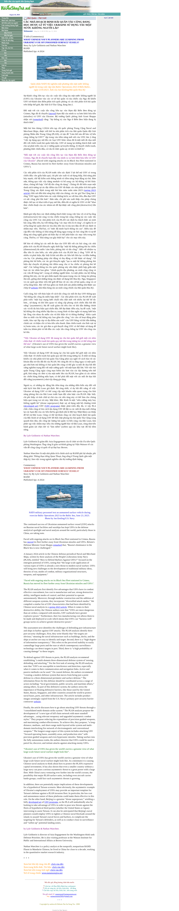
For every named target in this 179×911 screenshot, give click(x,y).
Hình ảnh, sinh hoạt (8, 20)
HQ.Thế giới (8, 35)
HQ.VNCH (8, 33)
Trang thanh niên (7, 73)
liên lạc (94, 14)
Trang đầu (5, 18)
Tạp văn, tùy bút (7, 48)
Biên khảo (5, 28)
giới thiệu (86, 14)
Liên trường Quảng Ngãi (10, 25)
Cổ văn (4, 50)
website (34, 288)
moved (52, 113)
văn (5, 55)
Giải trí (4, 65)
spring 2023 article (58, 607)
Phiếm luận (5, 43)
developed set (31, 406)
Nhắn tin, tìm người (8, 80)
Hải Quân (5, 30)
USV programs (52, 406)
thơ (5, 53)
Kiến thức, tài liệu (7, 38)
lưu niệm (101, 14)
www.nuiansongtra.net (52, 873)
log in (105, 17)
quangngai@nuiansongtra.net (65, 894)
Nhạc (3, 68)
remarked (38, 119)
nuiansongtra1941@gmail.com (61, 896)
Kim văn (4, 58)
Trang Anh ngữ (7, 70)
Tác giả (4, 78)
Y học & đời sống (7, 40)
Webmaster (28, 31)
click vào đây (57, 864)
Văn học (4, 45)
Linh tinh (5, 75)
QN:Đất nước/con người (10, 23)
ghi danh (111, 17)
